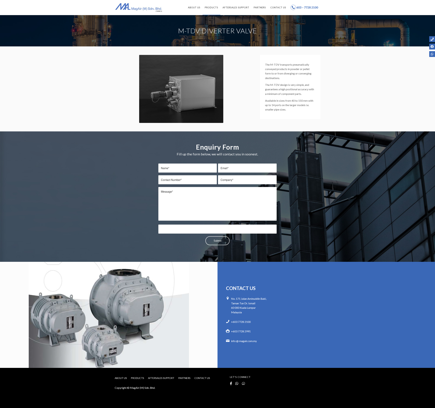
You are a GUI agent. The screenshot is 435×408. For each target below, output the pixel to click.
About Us (121, 378)
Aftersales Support (161, 378)
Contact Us (202, 378)
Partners (184, 378)
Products (137, 378)
